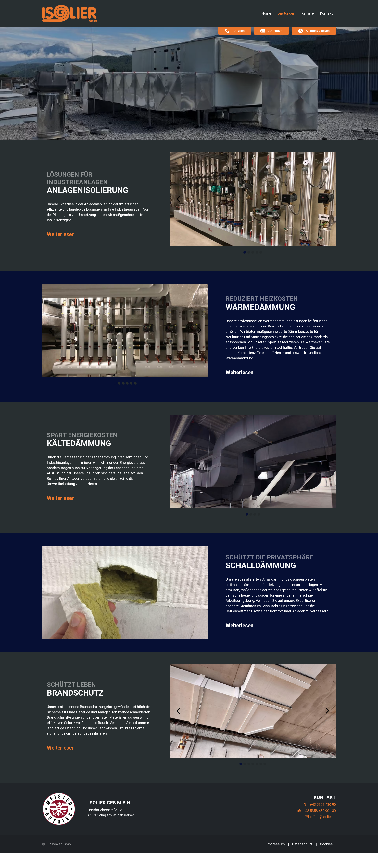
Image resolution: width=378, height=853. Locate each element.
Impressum (276, 844)
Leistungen (286, 13)
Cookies (326, 844)
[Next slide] (327, 199)
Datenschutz (302, 844)
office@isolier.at (323, 817)
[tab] (244, 252)
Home (266, 13)
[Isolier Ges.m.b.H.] (59, 809)
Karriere (307, 13)
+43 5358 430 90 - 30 (319, 811)
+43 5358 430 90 (323, 804)
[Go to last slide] (178, 199)
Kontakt (326, 13)
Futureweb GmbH (59, 844)
